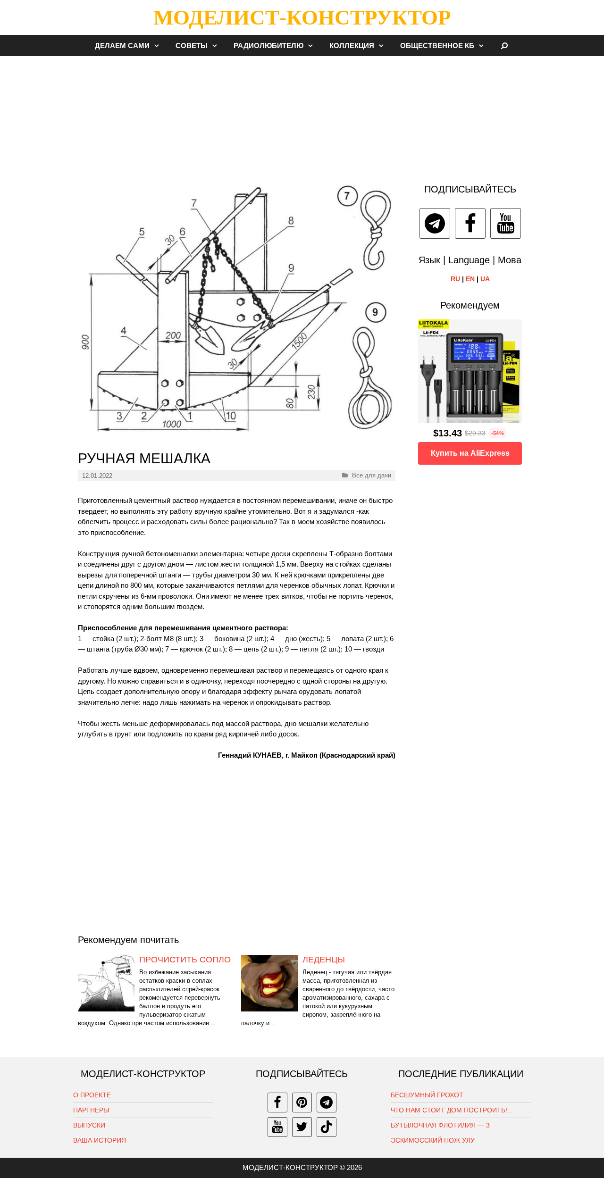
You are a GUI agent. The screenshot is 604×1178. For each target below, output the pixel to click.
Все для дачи (371, 475)
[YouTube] (505, 223)
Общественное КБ (437, 46)
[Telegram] (434, 223)
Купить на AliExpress (470, 453)
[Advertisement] (302, 115)
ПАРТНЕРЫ (91, 1110)
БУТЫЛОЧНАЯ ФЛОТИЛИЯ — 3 (440, 1125)
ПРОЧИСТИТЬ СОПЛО (185, 959)
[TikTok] (326, 1127)
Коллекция (351, 46)
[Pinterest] (302, 1102)
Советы (192, 46)
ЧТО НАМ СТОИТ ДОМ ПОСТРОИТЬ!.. (451, 1110)
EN (470, 279)
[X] (302, 1127)
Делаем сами (122, 46)
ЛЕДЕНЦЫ (323, 959)
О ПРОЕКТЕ (92, 1095)
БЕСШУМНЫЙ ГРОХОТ (427, 1095)
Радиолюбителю (268, 46)
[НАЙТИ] (504, 45)
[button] (159, 45)
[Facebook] (470, 223)
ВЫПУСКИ (89, 1125)
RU (455, 279)
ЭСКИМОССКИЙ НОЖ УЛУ (433, 1140)
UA (485, 279)
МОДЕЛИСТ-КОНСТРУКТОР (302, 17)
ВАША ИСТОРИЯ (99, 1140)
